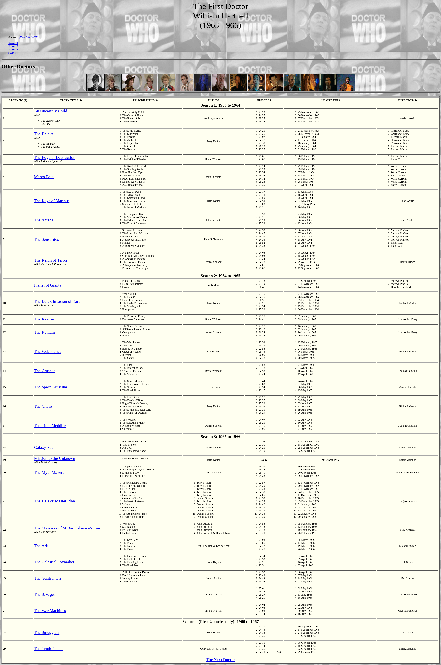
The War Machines (50, 610)
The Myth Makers (49, 472)
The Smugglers (46, 632)
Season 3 (13, 49)
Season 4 (13, 52)
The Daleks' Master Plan (54, 501)
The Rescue (44, 319)
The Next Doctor (220, 659)
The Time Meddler (50, 425)
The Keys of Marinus (51, 200)
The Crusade (44, 371)
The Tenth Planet (48, 648)
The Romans (44, 332)
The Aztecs (43, 220)
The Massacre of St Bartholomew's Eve (67, 528)
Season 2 (13, 46)
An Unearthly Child (50, 111)
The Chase (43, 406)
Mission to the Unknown (54, 458)
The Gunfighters (47, 578)
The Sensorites (46, 239)
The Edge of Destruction (54, 157)
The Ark (41, 546)
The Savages (44, 594)
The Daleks (43, 134)
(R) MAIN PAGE (28, 37)
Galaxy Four (44, 447)
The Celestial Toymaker (54, 562)
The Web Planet (47, 351)
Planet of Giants (47, 285)
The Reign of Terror (51, 260)
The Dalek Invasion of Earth (58, 301)
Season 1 (13, 43)
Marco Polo (44, 177)
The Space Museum (50, 387)
